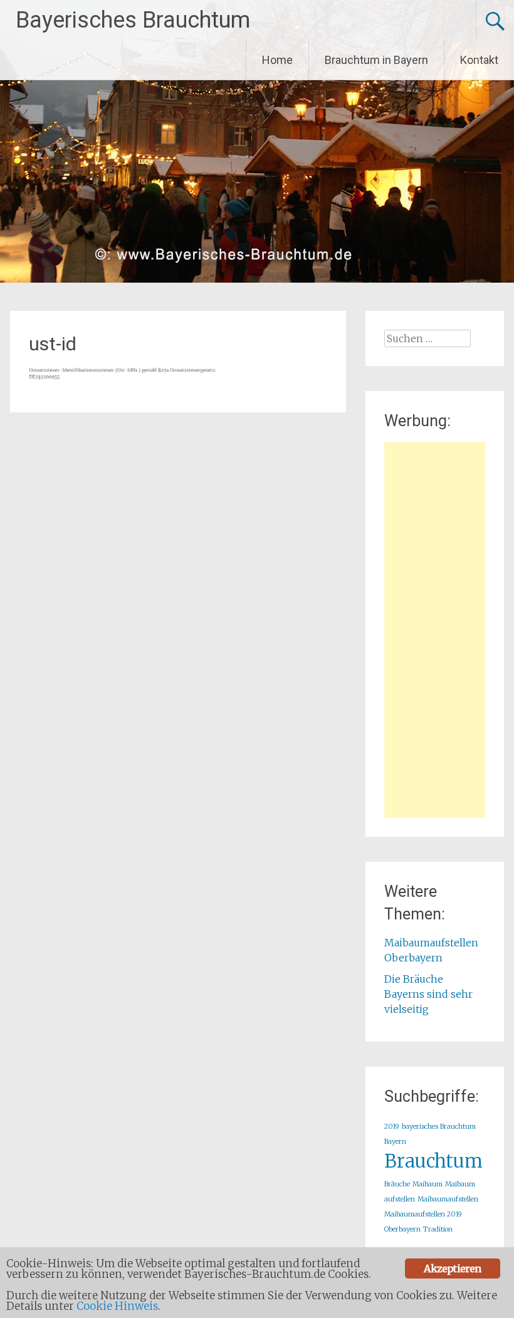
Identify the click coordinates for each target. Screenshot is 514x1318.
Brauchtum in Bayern (376, 59)
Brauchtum (433, 1161)
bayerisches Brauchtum (439, 1126)
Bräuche (397, 1184)
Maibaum (427, 1184)
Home (277, 59)
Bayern (395, 1142)
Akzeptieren (452, 1268)
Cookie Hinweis (117, 1306)
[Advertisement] (434, 630)
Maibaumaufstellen (447, 1199)
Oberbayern (402, 1229)
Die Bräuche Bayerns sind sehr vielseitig (428, 994)
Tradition (438, 1229)
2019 (391, 1126)
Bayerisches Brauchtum (133, 20)
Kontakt (479, 59)
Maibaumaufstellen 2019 (423, 1214)
